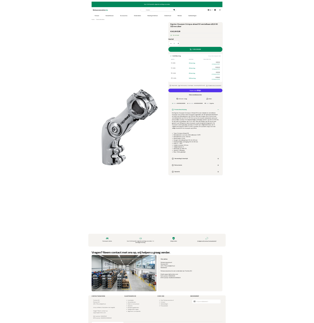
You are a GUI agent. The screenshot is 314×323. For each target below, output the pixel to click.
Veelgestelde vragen (133, 309)
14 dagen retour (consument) (214, 85)
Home (93, 19)
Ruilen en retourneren (133, 304)
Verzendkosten (132, 302)
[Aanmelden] (218, 301)
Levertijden (131, 300)
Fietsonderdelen (100, 19)
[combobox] (158, 10)
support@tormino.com (99, 312)
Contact (163, 302)
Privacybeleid (164, 306)
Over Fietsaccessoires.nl (167, 300)
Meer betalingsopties (195, 95)
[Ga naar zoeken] (174, 10)
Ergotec (212, 103)
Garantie (130, 306)
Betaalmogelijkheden (133, 307)
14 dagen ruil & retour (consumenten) (206, 241)
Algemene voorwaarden (134, 311)
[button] (220, 10)
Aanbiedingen (164, 304)
